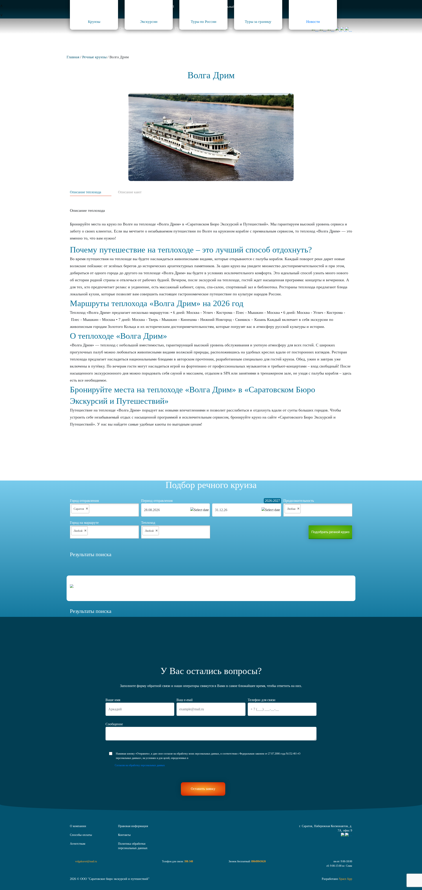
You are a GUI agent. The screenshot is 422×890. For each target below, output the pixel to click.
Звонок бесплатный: (247, 861)
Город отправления (84, 501)
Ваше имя (113, 700)
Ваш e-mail (184, 700)
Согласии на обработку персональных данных (140, 765)
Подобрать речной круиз (330, 532)
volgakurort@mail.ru (86, 861)
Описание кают (130, 192)
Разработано (337, 879)
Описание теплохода (85, 192)
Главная (73, 57)
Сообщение (114, 724)
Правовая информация (133, 826)
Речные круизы (94, 57)
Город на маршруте (84, 522)
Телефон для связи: (177, 861)
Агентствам (77, 843)
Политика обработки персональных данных (132, 846)
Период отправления (157, 501)
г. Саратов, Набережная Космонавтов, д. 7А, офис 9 (325, 828)
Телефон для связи (261, 700)
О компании (78, 826)
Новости (313, 22)
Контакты (124, 835)
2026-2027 (272, 501)
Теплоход (148, 522)
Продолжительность (298, 501)
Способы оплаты (81, 835)
